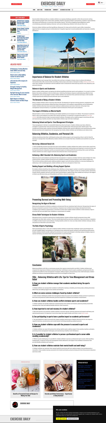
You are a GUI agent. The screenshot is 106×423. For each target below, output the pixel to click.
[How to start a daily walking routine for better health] (13, 56)
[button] (72, 9)
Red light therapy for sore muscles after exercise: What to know (19, 93)
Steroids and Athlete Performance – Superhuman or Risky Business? (58, 395)
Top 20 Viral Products (21, 42)
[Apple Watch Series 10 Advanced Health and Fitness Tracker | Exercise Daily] (13, 47)
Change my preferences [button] (73, 418)
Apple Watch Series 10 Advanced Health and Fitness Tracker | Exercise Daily (23, 47)
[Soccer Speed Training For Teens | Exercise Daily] (13, 30)
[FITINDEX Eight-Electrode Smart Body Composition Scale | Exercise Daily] (13, 38)
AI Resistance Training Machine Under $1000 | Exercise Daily (23, 22)
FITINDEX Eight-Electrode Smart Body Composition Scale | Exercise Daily (23, 38)
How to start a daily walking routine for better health (22, 56)
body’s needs (84, 313)
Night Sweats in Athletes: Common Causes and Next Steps (19, 99)
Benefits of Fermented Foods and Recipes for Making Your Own (25, 395)
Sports (18, 33)
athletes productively (88, 82)
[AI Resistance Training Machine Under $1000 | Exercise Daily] (13, 22)
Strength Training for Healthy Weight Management (18, 87)
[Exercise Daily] (16, 405)
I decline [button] (63, 418)
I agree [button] (58, 418)
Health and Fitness (21, 25)
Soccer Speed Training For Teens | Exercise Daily (23, 30)
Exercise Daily (25, 403)
